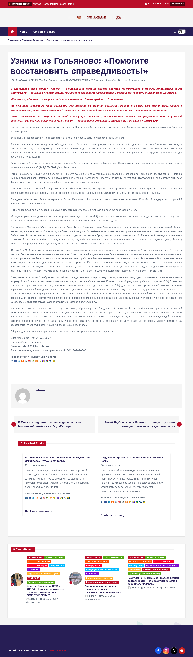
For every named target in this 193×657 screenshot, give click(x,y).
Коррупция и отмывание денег (43, 569)
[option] (38, 578)
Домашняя (13, 40)
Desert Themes (57, 650)
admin (40, 390)
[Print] (33, 360)
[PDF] (29, 360)
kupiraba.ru (18, 92)
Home (23, 31)
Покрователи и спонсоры (41, 578)
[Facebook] (15, 360)
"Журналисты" (35, 557)
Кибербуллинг (35, 565)
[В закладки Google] (47, 360)
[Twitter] (19, 360)
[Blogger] (22, 360)
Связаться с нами (44, 31)
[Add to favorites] (43, 360)
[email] (26, 360)
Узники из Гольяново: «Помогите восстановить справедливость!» (57, 40)
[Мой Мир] (54, 360)
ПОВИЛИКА (33, 574)
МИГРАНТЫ (41, 80)
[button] (176, 550)
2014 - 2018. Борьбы (39, 561)
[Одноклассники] (40, 360)
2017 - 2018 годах (104, 561)
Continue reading (37, 510)
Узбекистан (97, 80)
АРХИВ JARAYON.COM (22, 80)
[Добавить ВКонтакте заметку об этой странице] (12, 360)
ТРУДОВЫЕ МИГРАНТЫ (78, 80)
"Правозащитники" (54, 557)
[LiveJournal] (50, 360)
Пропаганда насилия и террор (43, 582)
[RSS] (36, 360)
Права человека (57, 80)
